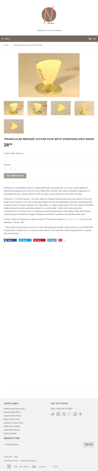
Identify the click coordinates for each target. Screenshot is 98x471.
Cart (94, 38)
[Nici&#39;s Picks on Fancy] (80, 414)
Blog (16, 457)
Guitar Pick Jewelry (12, 426)
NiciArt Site (8, 457)
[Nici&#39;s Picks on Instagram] (75, 414)
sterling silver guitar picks (14, 408)
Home (6, 45)
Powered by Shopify (28, 460)
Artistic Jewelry (10, 433)
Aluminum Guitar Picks (13, 422)
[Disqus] (49, 278)
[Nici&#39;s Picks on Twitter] (53, 414)
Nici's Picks (14, 460)
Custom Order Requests (13, 153)
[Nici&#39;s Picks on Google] (70, 414)
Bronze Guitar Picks (12, 412)
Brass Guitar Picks (12, 419)
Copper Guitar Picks (12, 415)
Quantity (7, 164)
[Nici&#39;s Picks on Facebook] (58, 414)
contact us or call (73, 219)
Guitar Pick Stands (12, 429)
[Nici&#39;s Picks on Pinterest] (64, 414)
